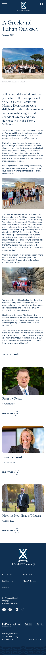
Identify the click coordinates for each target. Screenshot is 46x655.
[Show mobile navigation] (4, 4)
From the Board (12, 457)
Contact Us (7, 574)
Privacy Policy (35, 639)
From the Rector (12, 398)
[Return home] (23, 6)
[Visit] (6, 624)
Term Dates (27, 574)
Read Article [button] (7, 413)
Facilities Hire (7, 581)
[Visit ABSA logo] (28, 624)
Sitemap (5, 587)
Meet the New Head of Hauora (21, 516)
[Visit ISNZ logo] (40, 624)
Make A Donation (30, 581)
